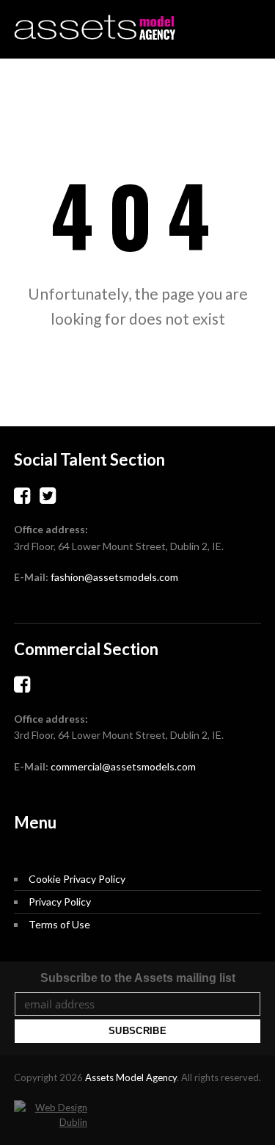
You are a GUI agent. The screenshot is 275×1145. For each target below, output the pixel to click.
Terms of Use (59, 924)
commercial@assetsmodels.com (123, 766)
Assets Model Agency (131, 1077)
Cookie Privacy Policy (77, 879)
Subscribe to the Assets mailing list (137, 978)
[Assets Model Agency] (95, 27)
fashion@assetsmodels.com (114, 577)
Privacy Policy (60, 901)
